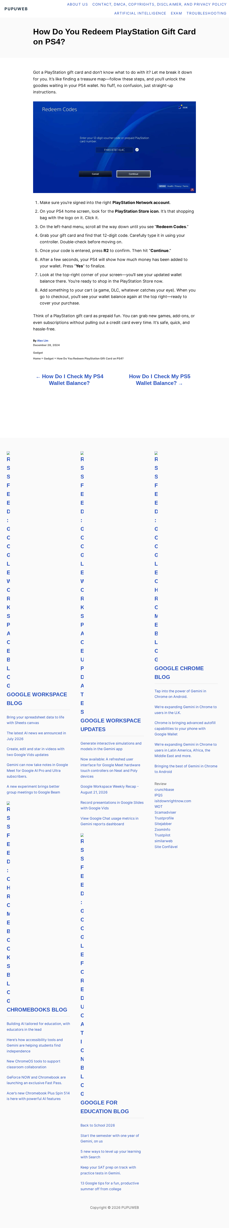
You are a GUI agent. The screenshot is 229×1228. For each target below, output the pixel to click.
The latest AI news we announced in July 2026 (36, 736)
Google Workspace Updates (111, 725)
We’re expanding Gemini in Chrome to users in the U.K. (186, 710)
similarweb (164, 841)
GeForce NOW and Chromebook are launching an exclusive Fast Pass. (36, 1080)
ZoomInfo (162, 829)
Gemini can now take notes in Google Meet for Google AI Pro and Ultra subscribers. (37, 770)
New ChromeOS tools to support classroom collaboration (33, 1064)
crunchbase (164, 789)
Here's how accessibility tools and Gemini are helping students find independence (35, 1045)
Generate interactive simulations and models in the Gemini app (111, 746)
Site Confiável (166, 847)
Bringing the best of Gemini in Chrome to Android (186, 769)
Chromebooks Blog (37, 1010)
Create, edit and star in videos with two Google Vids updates (35, 752)
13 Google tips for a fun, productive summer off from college (110, 1186)
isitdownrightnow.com (173, 801)
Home (37, 358)
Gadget (38, 352)
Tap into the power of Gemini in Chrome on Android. (180, 694)
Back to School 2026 (98, 1125)
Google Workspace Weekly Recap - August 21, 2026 (110, 789)
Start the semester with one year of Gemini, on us (110, 1139)
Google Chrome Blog (179, 672)
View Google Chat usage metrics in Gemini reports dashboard (109, 821)
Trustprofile (164, 818)
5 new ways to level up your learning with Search (111, 1154)
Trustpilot (162, 835)
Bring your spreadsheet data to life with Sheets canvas (35, 720)
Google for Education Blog (105, 1107)
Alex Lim (42, 340)
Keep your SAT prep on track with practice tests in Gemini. (108, 1170)
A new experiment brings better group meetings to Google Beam (33, 789)
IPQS (159, 795)
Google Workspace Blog (37, 698)
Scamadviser (165, 812)
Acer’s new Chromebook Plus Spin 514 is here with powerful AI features (38, 1096)
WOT (159, 806)
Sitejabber (163, 824)
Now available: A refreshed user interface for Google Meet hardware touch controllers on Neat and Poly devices (110, 768)
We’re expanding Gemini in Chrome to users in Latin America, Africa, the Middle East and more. (186, 750)
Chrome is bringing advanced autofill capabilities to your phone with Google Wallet (185, 728)
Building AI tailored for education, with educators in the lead (38, 1027)
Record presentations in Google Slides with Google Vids (112, 805)
